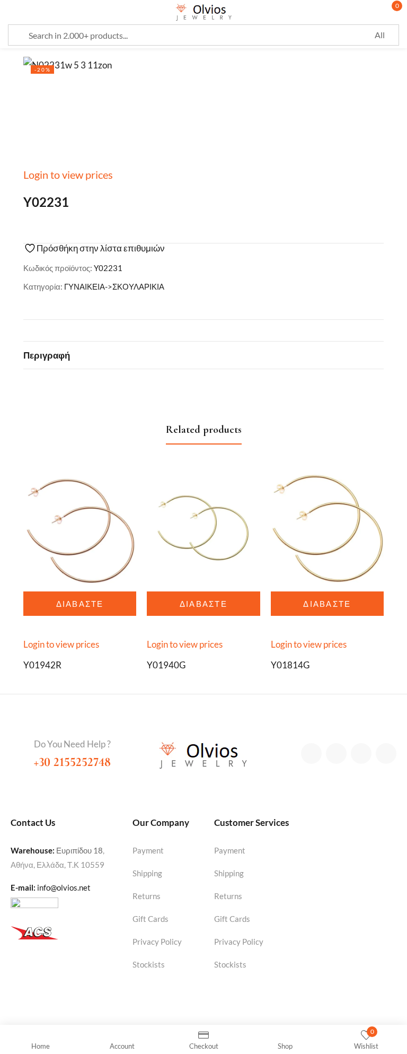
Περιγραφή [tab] (46, 355)
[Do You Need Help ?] (18, 745)
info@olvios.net (64, 887)
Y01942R (42, 664)
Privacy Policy (157, 941)
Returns (146, 896)
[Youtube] (386, 753)
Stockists (148, 964)
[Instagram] (361, 753)
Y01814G (290, 664)
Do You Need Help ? (72, 744)
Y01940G (166, 664)
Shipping (147, 873)
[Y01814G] (327, 526)
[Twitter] (336, 753)
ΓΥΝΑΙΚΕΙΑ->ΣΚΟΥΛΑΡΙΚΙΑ (114, 286)
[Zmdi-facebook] (311, 753)
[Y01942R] (79, 526)
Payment (148, 850)
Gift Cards (150, 919)
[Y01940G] (203, 526)
